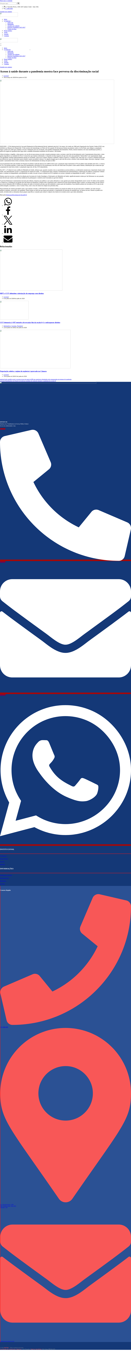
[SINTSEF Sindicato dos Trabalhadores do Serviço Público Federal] (9, 16)
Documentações (4, 878)
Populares (20, 326)
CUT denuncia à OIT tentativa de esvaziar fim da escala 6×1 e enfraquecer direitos (30, 322)
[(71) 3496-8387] (65, 1024)
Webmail (2, 864)
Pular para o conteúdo (6, 1)
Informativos (7, 326)
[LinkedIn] (8, 233)
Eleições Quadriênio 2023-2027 (16, 27)
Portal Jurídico (8, 30)
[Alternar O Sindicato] (30, 49)
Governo (6, 76)
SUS (25, 195)
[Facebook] (8, 215)
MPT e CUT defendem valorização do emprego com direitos (22, 293)
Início (5, 19)
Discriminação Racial (18, 195)
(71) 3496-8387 (4, 1027)
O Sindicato (3, 856)
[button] (11, 21)
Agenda (6, 34)
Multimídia (10, 24)
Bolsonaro (9, 195)
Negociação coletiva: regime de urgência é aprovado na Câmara (23, 371)
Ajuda (5, 32)
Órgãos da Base (11, 29)
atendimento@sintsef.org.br (7, 1341)
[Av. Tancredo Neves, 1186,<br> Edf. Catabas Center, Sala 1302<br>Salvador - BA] (65, 1202)
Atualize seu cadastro (6, 11)
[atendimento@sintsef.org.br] (65, 1338)
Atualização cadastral (6, 875)
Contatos (6, 36)
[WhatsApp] (8, 205)
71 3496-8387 (9, 8)
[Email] (8, 242)
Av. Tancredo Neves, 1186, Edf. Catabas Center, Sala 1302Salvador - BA (8, 1206)
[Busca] (18, 3)
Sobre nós (10, 22)
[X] (8, 224)
